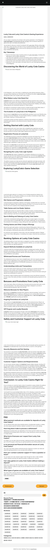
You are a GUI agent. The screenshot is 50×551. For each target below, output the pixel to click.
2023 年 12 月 (23, 529)
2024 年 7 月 (7, 526)
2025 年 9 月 (15, 518)
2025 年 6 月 (40, 518)
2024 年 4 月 (31, 526)
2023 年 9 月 (7, 532)
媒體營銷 (6, 537)
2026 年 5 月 (31, 513)
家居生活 (10, 537)
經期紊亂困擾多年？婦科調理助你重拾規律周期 (14, 499)
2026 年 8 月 (7, 513)
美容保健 (41, 537)
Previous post (8, 486)
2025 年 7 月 (32, 518)
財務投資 (10, 540)
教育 (15, 537)
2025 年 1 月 (39, 521)
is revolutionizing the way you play (16, 41)
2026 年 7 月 (15, 513)
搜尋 (4, 492)
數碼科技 (19, 537)
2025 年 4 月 (15, 521)
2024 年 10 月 (24, 524)
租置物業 (36, 537)
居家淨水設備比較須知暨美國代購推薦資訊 (13, 508)
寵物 (13, 537)
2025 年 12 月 (31, 516)
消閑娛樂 (6, 478)
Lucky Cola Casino (33, 54)
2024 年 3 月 (39, 526)
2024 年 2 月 (7, 529)
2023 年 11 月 (32, 529)
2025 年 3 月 (23, 521)
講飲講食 (6, 540)
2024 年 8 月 (40, 524)
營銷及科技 (31, 537)
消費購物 (23, 537)
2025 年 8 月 (23, 518)
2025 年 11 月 (40, 516)
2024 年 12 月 (7, 524)
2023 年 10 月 (40, 529)
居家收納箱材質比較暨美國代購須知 (11, 506)
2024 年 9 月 (32, 524)
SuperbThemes (33, 549)
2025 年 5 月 (7, 521)
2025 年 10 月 (7, 518)
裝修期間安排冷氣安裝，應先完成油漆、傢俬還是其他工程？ (17, 503)
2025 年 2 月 (31, 521)
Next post (41, 486)
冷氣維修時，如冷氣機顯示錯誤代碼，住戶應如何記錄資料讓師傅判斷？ (19, 501)
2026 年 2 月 (15, 516)
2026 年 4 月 (39, 513)
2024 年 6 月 (15, 526)
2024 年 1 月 (15, 529)
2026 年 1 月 (23, 516)
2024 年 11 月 (16, 524)
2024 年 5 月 (23, 526)
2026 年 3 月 (7, 516)
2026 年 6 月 (23, 513)
